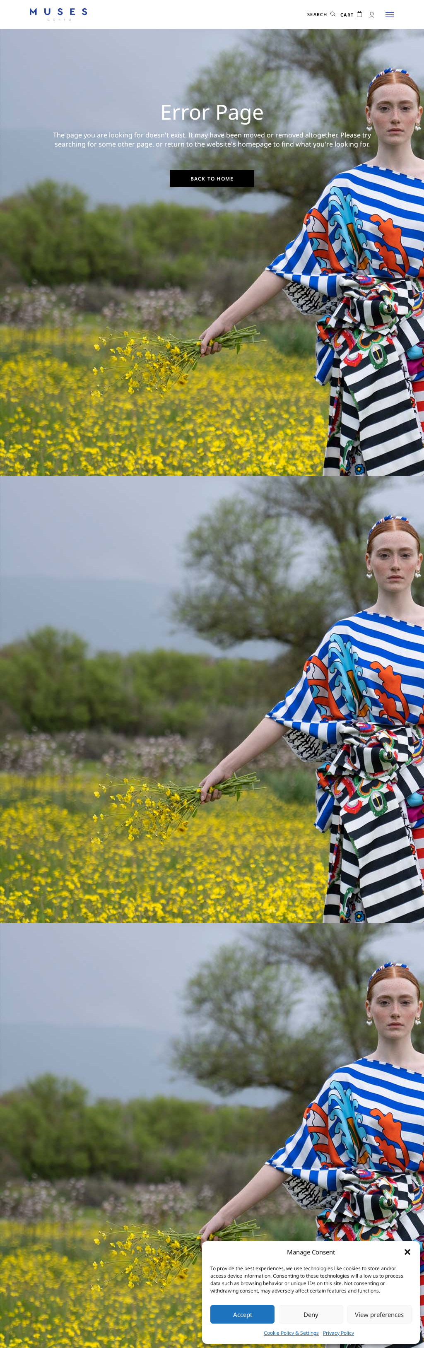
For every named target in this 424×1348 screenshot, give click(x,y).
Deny (311, 1314)
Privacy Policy (338, 1332)
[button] (407, 1252)
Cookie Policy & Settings (291, 1332)
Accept (242, 1314)
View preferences (379, 1314)
